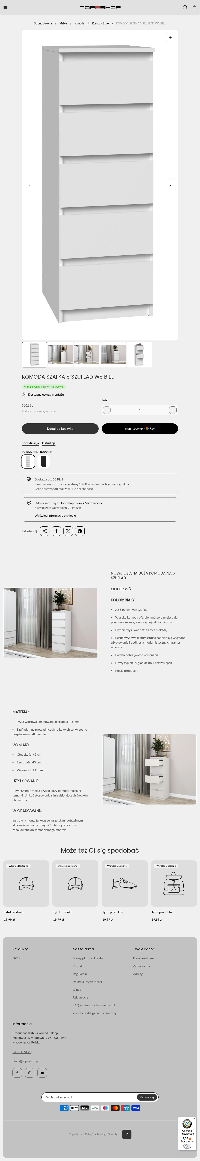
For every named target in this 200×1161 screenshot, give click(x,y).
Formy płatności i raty (88, 958)
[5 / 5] (139, 354)
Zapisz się (147, 1097)
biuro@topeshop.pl (25, 1061)
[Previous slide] (29, 185)
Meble (63, 23)
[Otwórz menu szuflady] (5, 7)
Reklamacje (80, 997)
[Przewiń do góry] (126, 1134)
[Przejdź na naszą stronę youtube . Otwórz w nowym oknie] (42, 1072)
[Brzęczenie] (170, 37)
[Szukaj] (185, 7)
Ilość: (105, 400)
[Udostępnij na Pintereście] (80, 531)
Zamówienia (141, 966)
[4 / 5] (113, 354)
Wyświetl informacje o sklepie (55, 515)
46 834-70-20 (21, 1051)
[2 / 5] (60, 354)
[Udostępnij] (44, 531)
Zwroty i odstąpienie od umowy (94, 1013)
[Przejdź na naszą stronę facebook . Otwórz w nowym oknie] (17, 1072)
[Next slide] (170, 185)
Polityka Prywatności (87, 981)
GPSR (16, 958)
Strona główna (43, 23)
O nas (77, 989)
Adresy (138, 974)
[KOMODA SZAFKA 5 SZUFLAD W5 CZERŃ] (44, 461)
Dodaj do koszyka (60, 429)
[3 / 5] (87, 354)
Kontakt (78, 966)
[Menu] (193, 1119)
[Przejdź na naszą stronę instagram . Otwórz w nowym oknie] (29, 1072)
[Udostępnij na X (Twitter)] (68, 531)
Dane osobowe (143, 958)
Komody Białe (100, 23)
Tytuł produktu (14, 912)
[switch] (187, 1146)
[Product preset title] (26, 883)
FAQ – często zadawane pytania (95, 1005)
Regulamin (80, 974)
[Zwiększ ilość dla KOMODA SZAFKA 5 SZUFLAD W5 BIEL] (173, 410)
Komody (79, 23)
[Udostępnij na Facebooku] (56, 531)
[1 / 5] (34, 354)
